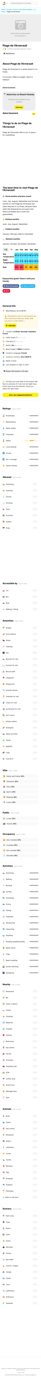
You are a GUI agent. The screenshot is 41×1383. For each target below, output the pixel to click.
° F (11, 250)
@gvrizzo (33, 1375)
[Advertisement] (20, 160)
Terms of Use (20, 1372)
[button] (5, 3)
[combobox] (23, 3)
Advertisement (9, 88)
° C (6, 250)
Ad (34, 114)
